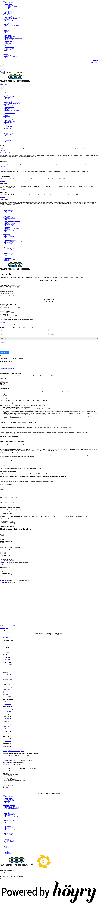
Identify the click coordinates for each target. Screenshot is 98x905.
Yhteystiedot (5, 54)
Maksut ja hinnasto (7, 819)
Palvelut (4, 1)
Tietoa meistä (5, 42)
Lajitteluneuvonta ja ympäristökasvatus (13, 38)
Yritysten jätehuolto (9, 11)
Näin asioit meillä (9, 2)
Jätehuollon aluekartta (12, 6)
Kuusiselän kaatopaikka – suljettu (12, 25)
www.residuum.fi (25, 468)
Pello (9, 7)
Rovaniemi (10, 5)
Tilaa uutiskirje (8, 51)
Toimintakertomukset (9, 45)
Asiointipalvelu (3, 322)
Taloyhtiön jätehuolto (9, 10)
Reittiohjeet (7, 852)
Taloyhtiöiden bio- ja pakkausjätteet (12, 18)
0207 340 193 (8, 741)
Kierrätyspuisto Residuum (10, 20)
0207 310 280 (8, 667)
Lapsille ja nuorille (9, 39)
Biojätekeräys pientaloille (10, 16)
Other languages (6, 57)
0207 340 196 (8, 733)
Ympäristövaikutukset (10, 48)
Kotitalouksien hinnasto (10, 27)
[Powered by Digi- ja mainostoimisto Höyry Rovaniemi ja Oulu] (49, 904)
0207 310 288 (8, 689)
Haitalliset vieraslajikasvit (10, 37)
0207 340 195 (8, 726)
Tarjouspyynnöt (8, 49)
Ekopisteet (7, 24)
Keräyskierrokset (8, 12)
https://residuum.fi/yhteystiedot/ (15, 509)
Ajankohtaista (8, 43)
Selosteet (7, 53)
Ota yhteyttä (95, 60)
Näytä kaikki (2, 150)
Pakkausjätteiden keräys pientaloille (12, 17)
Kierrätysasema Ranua (10, 23)
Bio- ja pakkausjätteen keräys (9, 14)
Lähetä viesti (4, 352)
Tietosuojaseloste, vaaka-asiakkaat (7, 368)
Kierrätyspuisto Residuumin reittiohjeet (8, 625)
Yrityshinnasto (8, 29)
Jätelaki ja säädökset (9, 47)
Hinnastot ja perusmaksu (8, 26)
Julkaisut (7, 44)
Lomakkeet (7, 13)
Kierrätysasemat (6, 19)
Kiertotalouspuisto (9, 50)
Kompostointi (8, 35)
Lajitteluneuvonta (6, 31)
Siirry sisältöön (3, 71)
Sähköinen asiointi (94, 62)
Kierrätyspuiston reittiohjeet (11, 56)
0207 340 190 (8, 748)
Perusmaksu (7, 30)
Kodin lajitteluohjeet (9, 33)
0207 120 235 (8, 645)
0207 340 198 (8, 674)
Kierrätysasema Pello (9, 21)
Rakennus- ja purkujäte (10, 36)
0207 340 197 (8, 718)
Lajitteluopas (8, 32)
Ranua (9, 8)
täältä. (7, 73)
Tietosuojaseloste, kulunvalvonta (7, 366)
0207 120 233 (8, 652)
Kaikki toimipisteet (4, 628)
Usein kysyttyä (8, 41)
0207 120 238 (8, 681)
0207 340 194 (8, 704)
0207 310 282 (8, 659)
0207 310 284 (8, 696)
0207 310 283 (8, 711)
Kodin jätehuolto (8, 4)
